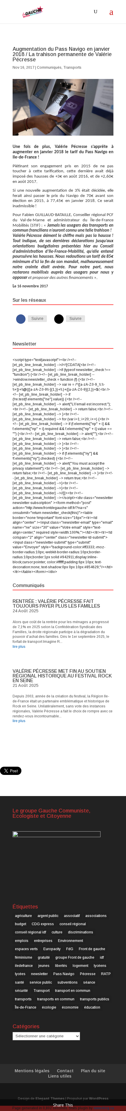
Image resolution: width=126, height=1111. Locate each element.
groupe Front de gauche (74, 957)
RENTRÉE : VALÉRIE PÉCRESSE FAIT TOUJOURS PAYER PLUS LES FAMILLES (56, 603)
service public (41, 982)
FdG (69, 949)
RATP (106, 974)
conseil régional (72, 924)
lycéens (100, 966)
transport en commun (72, 991)
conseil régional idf (30, 932)
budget (20, 924)
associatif (72, 916)
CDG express (43, 924)
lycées (20, 974)
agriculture (23, 916)
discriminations (80, 932)
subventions (67, 982)
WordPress (98, 1099)
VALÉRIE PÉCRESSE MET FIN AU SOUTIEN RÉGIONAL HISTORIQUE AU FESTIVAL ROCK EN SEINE (62, 676)
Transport (41, 991)
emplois (21, 941)
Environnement (70, 941)
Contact (65, 1070)
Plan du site (93, 1070)
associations (96, 916)
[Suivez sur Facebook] (20, 319)
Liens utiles (59, 1076)
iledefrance (24, 966)
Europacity (52, 949)
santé (19, 982)
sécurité (21, 991)
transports (23, 999)
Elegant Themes (49, 1099)
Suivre (37, 318)
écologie (49, 1007)
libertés (61, 966)
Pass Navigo (63, 974)
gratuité (44, 957)
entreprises (43, 941)
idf (102, 957)
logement (80, 966)
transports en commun (55, 999)
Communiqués (49, 67)
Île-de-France (25, 1007)
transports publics (94, 999)
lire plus (19, 647)
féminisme (23, 957)
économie (70, 1007)
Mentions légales (32, 1070)
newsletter (39, 974)
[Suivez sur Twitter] (59, 319)
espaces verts (26, 949)
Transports (72, 67)
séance (89, 982)
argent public (48, 916)
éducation (92, 1007)
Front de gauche (92, 949)
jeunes (44, 966)
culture (57, 932)
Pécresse (88, 974)
